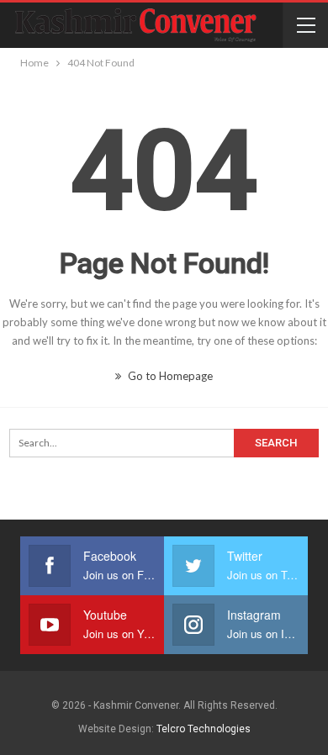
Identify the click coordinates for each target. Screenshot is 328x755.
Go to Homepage (169, 376)
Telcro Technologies (203, 729)
